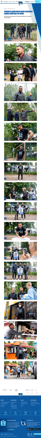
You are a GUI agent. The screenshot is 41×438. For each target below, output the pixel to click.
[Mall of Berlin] (16, 390)
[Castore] (31, 1)
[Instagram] (4, 434)
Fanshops (22, 405)
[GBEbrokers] (32, 393)
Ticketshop (10, 1)
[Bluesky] (1, 434)
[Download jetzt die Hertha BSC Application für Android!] (37, 429)
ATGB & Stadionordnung (34, 402)
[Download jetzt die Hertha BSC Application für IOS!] (30, 429)
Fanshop (14, 1)
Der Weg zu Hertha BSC (24, 403)
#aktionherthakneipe (14, 405)
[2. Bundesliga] (29, 434)
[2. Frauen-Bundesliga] (31, 434)
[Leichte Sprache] (33, 1)
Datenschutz (8, 436)
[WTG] (37, 393)
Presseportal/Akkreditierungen (5, 402)
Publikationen (3, 405)
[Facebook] (10, 434)
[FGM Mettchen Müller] (28, 393)
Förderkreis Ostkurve (14, 402)
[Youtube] (6, 434)
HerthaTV (17, 1)
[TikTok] (8, 434)
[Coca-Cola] (32, 390)
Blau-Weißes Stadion (14, 406)
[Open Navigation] (1, 1)
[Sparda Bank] (27, 1)
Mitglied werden (6, 1)
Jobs (21, 406)
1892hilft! (12, 403)
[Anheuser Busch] (27, 390)
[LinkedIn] (12, 434)
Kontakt (2, 436)
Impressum (5, 436)
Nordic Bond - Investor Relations (35, 403)
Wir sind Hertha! (33, 405)
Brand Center (2, 406)
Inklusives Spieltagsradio (4, 403)
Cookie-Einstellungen (14, 436)
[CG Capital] (36, 390)
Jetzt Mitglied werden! (24, 402)
